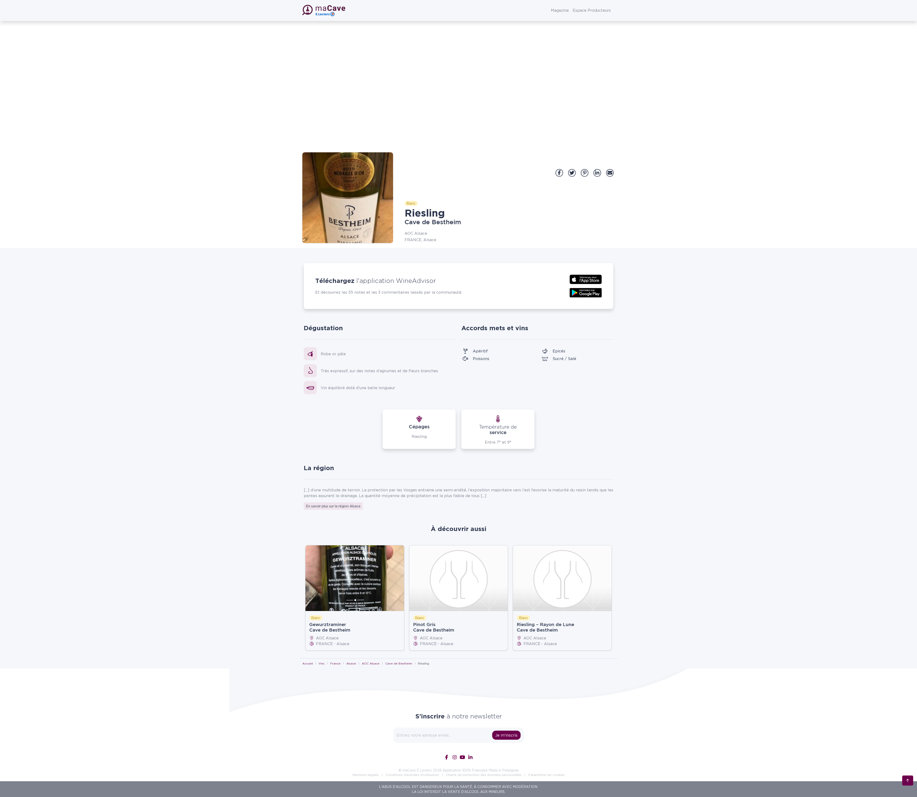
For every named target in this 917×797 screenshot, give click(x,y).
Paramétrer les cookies (546, 774)
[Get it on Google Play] (586, 292)
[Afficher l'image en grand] (347, 197)
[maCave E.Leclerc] (324, 10)
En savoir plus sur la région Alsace (333, 506)
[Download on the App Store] (586, 279)
